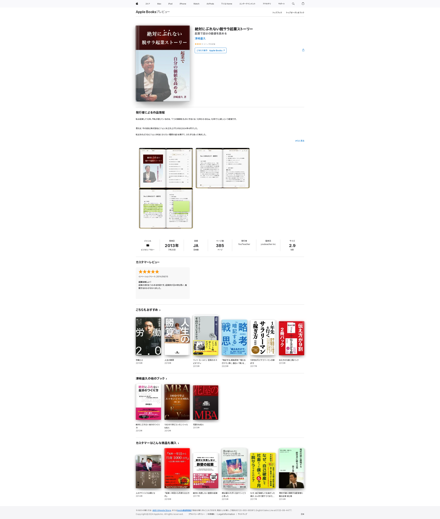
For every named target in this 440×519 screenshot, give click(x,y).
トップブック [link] (277, 12)
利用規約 (211, 514)
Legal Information (226, 514)
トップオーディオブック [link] (295, 12)
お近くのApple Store (161, 510)
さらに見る (299, 141)
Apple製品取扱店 (184, 510)
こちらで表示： (209, 50)
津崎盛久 (200, 38)
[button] (293, 4)
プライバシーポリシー (197, 514)
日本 (302, 514)
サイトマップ (242, 514)
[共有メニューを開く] (303, 50)
